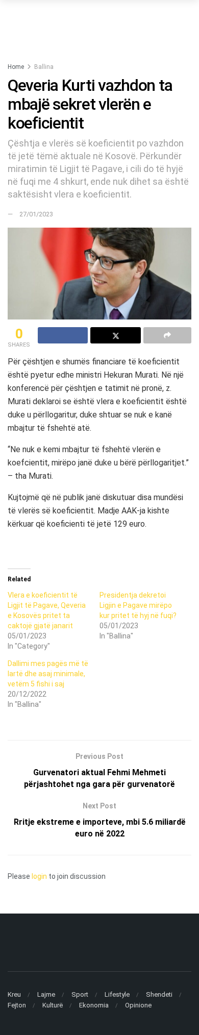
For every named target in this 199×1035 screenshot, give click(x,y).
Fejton (17, 1005)
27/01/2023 (36, 214)
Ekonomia (94, 1005)
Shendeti (159, 994)
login (39, 876)
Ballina (44, 66)
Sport (79, 994)
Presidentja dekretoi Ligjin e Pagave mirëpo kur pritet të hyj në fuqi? (138, 605)
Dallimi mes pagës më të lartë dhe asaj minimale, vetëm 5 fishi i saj (48, 673)
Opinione (138, 1005)
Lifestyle (117, 994)
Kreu (14, 994)
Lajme (46, 994)
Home (16, 66)
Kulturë (52, 1005)
